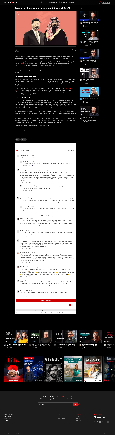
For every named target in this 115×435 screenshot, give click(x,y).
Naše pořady (9, 415)
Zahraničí (23, 139)
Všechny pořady (105, 353)
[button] (111, 336)
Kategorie (54, 2)
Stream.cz (78, 420)
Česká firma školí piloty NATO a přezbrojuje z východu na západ (90, 81)
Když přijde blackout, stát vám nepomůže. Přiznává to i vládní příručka (90, 24)
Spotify (77, 416)
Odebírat (75, 404)
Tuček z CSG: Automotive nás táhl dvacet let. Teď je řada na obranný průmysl (90, 43)
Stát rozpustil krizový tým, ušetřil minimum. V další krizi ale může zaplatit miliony (90, 62)
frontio (109, 433)
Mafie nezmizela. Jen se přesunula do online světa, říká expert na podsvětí (66, 345)
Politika (17, 139)
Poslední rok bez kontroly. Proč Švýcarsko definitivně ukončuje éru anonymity (90, 346)
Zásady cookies (61, 418)
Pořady (45, 2)
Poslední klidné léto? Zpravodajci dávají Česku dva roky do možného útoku (16, 345)
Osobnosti (64, 2)
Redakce (60, 416)
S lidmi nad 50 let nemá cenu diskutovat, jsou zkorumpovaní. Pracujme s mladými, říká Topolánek (91, 119)
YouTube (78, 418)
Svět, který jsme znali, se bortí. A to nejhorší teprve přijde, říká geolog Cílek (41, 345)
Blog (72, 2)
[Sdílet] (72, 49)
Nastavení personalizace (81, 424)
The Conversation (25, 63)
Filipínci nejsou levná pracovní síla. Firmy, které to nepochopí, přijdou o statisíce (90, 100)
